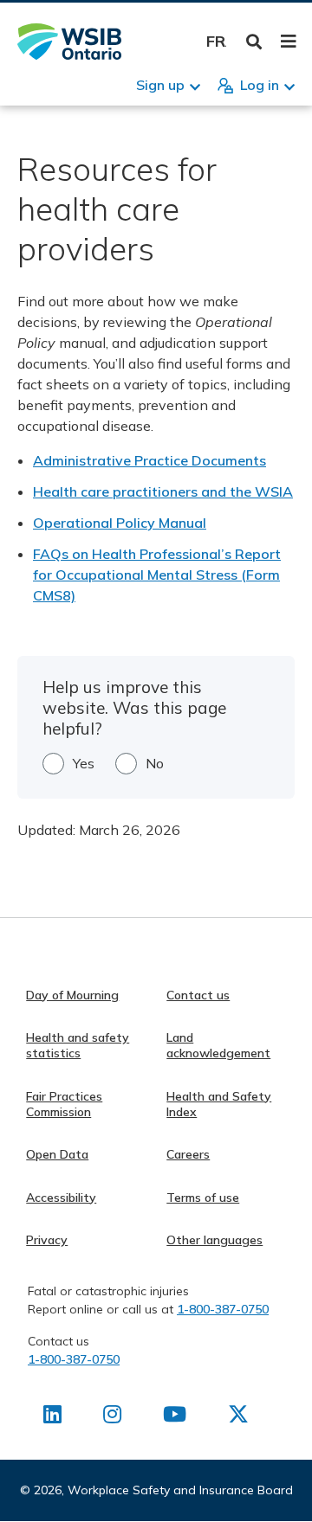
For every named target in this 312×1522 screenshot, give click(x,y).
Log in (259, 84)
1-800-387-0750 (223, 1309)
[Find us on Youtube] (174, 1417)
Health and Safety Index (218, 1104)
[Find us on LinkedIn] (52, 1417)
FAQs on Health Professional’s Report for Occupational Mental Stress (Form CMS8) (157, 574)
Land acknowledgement (218, 1045)
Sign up (160, 84)
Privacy (47, 1240)
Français (216, 41)
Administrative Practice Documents (149, 460)
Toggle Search (254, 42)
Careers (188, 1154)
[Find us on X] (238, 1417)
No (155, 763)
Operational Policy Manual (119, 522)
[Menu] (288, 41)
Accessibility (61, 1197)
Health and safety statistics (77, 1045)
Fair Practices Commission (64, 1104)
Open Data (57, 1154)
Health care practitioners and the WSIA (163, 491)
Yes (83, 763)
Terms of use (202, 1197)
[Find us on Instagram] (112, 1417)
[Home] (69, 41)
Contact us (198, 995)
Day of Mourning (72, 995)
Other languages (214, 1240)
